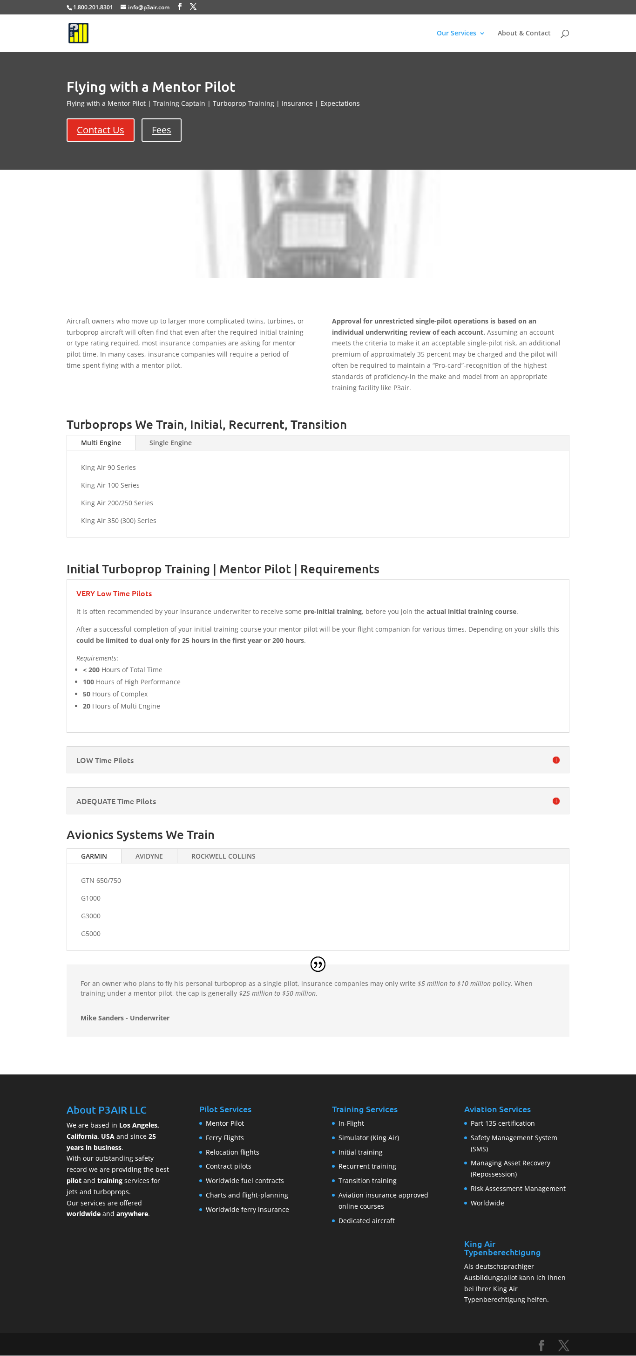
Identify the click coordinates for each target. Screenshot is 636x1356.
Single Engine (170, 442)
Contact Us (100, 130)
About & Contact (524, 33)
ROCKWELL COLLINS (223, 856)
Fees (161, 130)
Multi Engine (101, 442)
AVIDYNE (149, 856)
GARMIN (94, 856)
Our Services (456, 33)
